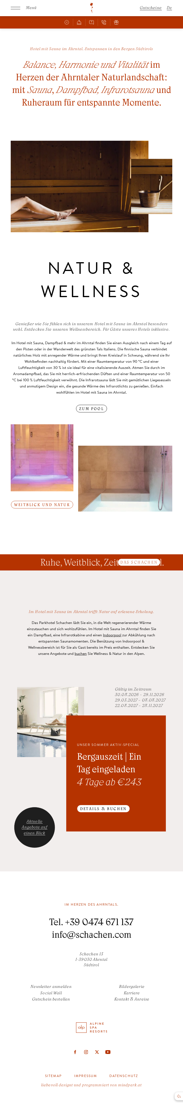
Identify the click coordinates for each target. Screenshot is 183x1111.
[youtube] (107, 1052)
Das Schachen (139, 563)
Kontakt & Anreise (131, 999)
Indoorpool (112, 635)
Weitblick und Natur (42, 505)
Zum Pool (91, 409)
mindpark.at (130, 1085)
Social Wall (51, 993)
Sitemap (53, 1075)
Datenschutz (123, 1075)
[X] (97, 1052)
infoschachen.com (91, 935)
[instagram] (86, 1052)
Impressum (85, 1075)
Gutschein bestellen (51, 999)
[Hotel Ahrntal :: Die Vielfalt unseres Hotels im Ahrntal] (91, 8)
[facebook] (75, 1052)
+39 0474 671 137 (99, 923)
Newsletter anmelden (50, 987)
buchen (81, 653)
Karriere (132, 993)
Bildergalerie (132, 987)
